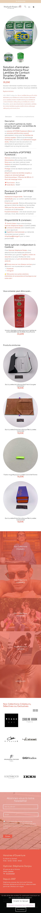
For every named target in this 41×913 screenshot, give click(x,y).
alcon (11, 104)
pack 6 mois (12, 108)
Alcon (19, 95)
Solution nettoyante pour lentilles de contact (21, 101)
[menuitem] (24, 7)
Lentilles (23, 95)
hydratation (27, 104)
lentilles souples (14, 106)
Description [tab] (8, 116)
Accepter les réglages (20, 901)
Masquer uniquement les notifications (21, 905)
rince (18, 108)
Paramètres (21, 909)
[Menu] (29, 7)
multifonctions (24, 106)
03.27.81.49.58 (21, 1)
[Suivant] (37, 710)
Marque (29, 95)
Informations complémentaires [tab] (25, 116)
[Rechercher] (24, 7)
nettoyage (32, 106)
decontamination (19, 104)
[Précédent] (34, 710)
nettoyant (6, 108)
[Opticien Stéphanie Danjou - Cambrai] (12, 7)
